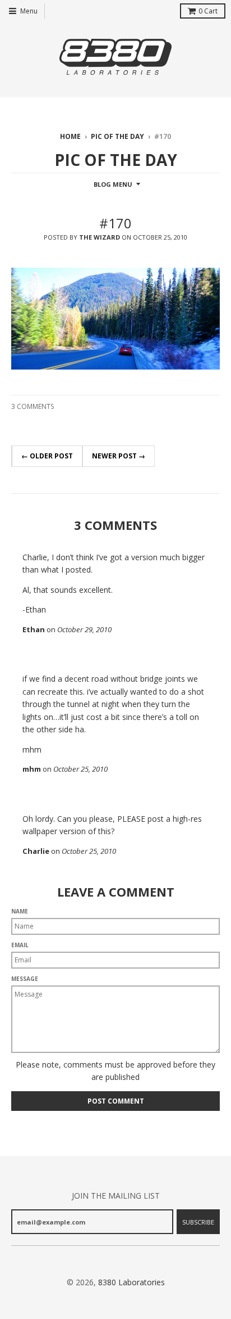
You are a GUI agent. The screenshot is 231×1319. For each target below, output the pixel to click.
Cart (208, 11)
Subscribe (198, 1222)
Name (19, 911)
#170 (115, 223)
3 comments (32, 406)
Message (24, 979)
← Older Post (47, 456)
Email (20, 945)
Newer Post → (118, 456)
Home (70, 136)
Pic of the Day (117, 136)
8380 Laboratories (131, 1282)
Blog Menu (113, 184)
